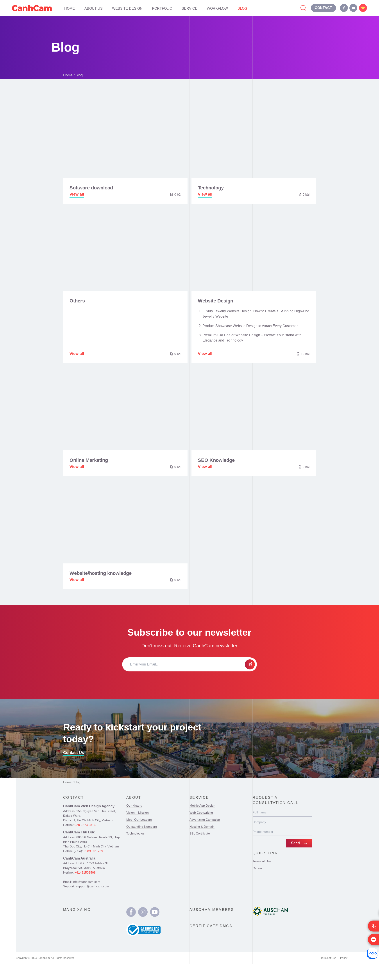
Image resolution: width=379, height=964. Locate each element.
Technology (211, 188)
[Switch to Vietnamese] (363, 8)
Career (257, 868)
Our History (134, 805)
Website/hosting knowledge (101, 573)
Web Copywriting (201, 812)
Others (77, 301)
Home (69, 8)
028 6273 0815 (85, 825)
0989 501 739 (93, 851)
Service (189, 8)
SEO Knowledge (216, 460)
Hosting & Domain (202, 826)
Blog (242, 8)
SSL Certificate (200, 833)
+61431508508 (85, 872)
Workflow (217, 8)
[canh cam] (131, 912)
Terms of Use (262, 861)
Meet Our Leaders (139, 819)
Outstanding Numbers (141, 826)
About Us (93, 8)
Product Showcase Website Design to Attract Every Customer (250, 326)
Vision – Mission (137, 812)
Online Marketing (89, 460)
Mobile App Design (202, 805)
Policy (343, 958)
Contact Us (73, 752)
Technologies (135, 833)
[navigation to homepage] (32, 8)
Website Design (127, 8)
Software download (91, 188)
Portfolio (162, 8)
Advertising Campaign (205, 819)
